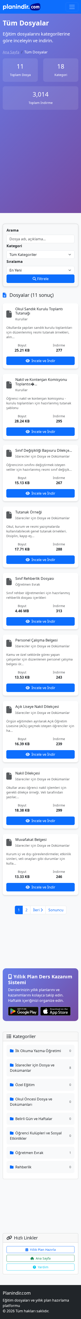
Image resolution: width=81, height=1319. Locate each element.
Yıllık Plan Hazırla (43, 1249)
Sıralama (15, 261)
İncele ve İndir (43, 360)
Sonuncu (55, 909)
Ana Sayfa (11, 52)
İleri (36, 909)
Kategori (14, 245)
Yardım (43, 1267)
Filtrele (42, 278)
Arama (13, 230)
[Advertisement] (40, 165)
